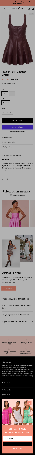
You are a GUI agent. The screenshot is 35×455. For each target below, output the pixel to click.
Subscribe (17, 444)
